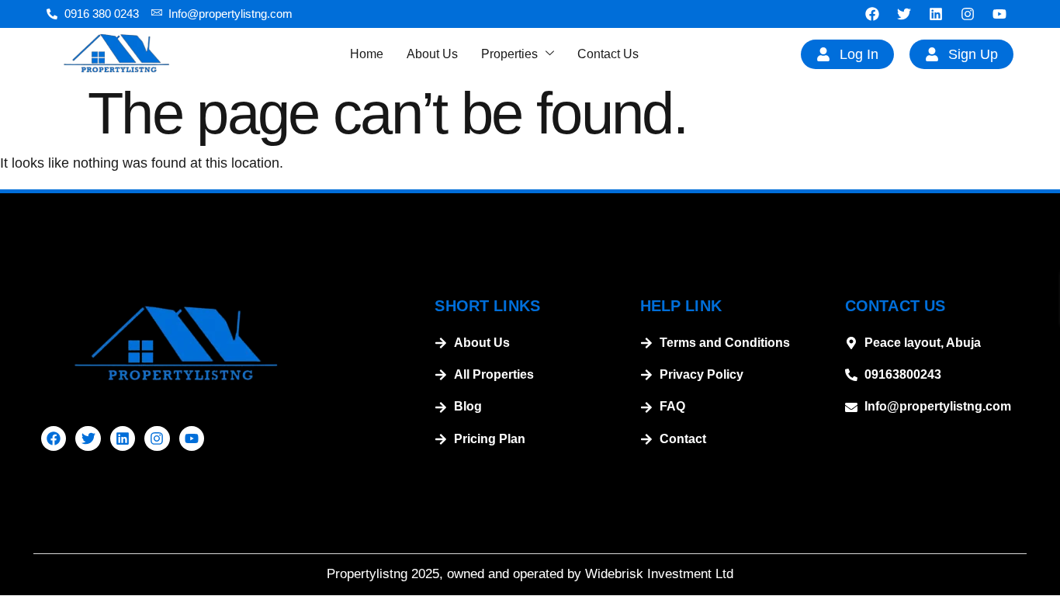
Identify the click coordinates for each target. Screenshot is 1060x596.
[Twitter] (904, 14)
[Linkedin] (936, 14)
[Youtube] (999, 14)
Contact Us (608, 54)
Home (366, 54)
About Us (432, 54)
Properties (509, 54)
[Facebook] (872, 14)
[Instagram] (968, 14)
